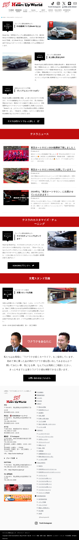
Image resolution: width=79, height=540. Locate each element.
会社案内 (40, 412)
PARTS (40, 466)
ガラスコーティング (44, 442)
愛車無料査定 (18, 10)
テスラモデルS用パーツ (45, 487)
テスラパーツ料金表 (44, 492)
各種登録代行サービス (44, 453)
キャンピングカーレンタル (45, 436)
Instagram (15, 436)
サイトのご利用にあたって (9, 532)
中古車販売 (11, 10)
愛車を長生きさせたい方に (45, 456)
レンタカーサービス (44, 433)
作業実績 (40, 451)
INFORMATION (66, 10)
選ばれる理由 (42, 407)
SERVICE (50, 10)
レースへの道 (42, 427)
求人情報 (40, 511)
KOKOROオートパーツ (19, 416)
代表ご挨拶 (41, 415)
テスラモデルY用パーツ (45, 481)
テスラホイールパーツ (44, 490)
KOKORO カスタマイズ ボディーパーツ (49, 472)
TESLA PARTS (58, 10)
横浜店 (6, 436)
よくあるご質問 (42, 459)
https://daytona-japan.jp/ (16, 470)
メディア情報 (42, 502)
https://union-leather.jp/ (15, 453)
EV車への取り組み (43, 418)
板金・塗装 (41, 448)
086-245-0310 (70, 7)
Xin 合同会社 (8, 474)
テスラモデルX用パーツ (45, 484)
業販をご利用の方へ (44, 508)
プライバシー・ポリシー (23, 532)
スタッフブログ (42, 505)
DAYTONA (7, 462)
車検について (42, 445)
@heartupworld (44, 517)
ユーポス (25, 10)
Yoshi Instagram (54, 7)
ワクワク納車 (42, 421)
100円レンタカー (43, 439)
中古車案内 (40, 392)
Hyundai (33, 10)
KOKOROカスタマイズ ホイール (47, 469)
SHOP (40, 513)
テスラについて (42, 475)
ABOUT (43, 10)
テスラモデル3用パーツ (45, 478)
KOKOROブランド (43, 410)
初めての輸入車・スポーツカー (47, 424)
